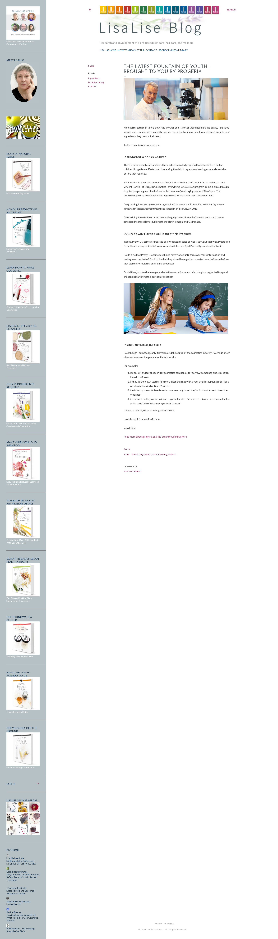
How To (123, 50)
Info (174, 50)
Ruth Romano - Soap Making (20, 928)
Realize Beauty (13, 912)
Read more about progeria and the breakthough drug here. (155, 436)
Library (183, 50)
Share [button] (91, 65)
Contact (151, 50)
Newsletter (136, 50)
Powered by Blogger (164, 924)
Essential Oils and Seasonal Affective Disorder (20, 892)
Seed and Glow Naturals (18, 901)
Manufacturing (96, 82)
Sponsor (164, 50)
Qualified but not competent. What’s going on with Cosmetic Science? (22, 918)
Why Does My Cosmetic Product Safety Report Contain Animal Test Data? (22, 877)
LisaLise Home (108, 50)
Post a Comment (133, 471)
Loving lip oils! (13, 904)
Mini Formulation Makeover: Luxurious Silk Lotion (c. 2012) (21, 862)
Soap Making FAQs (15, 931)
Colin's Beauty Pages (17, 871)
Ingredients (94, 78)
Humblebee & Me (15, 858)
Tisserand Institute (16, 888)
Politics (92, 86)
